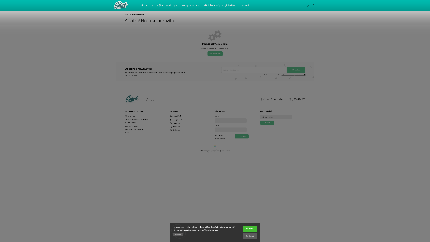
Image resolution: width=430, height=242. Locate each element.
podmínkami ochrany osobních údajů (293, 75)
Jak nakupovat (130, 116)
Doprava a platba (130, 123)
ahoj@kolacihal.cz (275, 99)
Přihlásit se (296, 70)
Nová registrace (219, 135)
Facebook (147, 99)
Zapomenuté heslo (220, 139)
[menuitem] (145, 5)
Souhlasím (249, 229)
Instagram (152, 99)
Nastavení (178, 235)
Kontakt (127, 133)
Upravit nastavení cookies (215, 152)
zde (216, 230)
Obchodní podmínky (131, 126)
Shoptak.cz (224, 156)
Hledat (267, 123)
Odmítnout (250, 236)
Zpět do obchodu (215, 54)
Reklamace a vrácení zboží (134, 129)
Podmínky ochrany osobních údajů (136, 119)
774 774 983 (299, 99)
